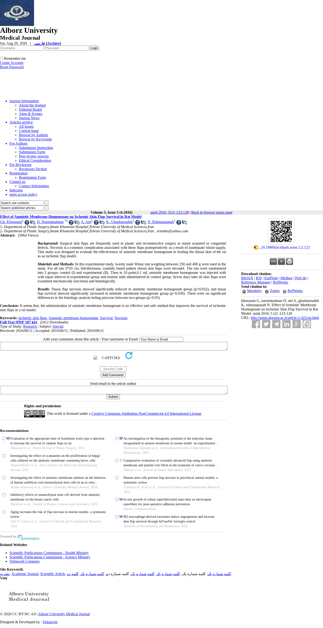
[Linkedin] (286, 324)
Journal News (29, 118)
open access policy (23, 194)
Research (30, 326)
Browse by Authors (33, 135)
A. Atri (86, 222)
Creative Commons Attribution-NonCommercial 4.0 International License (146, 414)
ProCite (300, 278)
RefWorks (280, 282)
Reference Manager (256, 282)
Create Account (11, 63)
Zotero (275, 291)
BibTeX (247, 278)
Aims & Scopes (30, 114)
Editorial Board (30, 109)
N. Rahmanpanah (161, 222)
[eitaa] (307, 324)
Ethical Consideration (35, 160)
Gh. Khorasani (11, 222)
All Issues (26, 126)
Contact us (17, 182)
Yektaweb (50, 622)
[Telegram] (276, 324)
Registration (18, 173)
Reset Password (12, 67)
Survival (106, 318)
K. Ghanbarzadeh (119, 222)
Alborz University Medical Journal (64, 614)
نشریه (4, 574)
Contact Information (34, 186)
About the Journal (32, 105)
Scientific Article (52, 574)
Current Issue (29, 131)
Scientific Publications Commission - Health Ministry (49, 553)
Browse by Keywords (35, 139)
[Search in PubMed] (32, 223)
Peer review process (34, 156)
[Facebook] (256, 324)
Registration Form (32, 177)
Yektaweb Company (24, 561)
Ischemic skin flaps (32, 318)
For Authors (18, 143)
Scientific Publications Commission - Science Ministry (49, 557)
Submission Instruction (36, 148)
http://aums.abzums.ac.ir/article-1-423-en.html (285, 318)
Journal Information (24, 101)
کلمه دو (73, 574)
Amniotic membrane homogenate (73, 318)
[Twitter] (266, 324)
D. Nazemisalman (50, 222)
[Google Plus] (296, 324)
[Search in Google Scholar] (27, 223)
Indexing (16, 190)
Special (57, 326)
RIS (259, 278)
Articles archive (21, 122)
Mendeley (254, 291)
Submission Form (32, 152)
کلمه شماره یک (219, 574)
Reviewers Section (33, 169)
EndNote (271, 278)
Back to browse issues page (211, 212)
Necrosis (120, 318)
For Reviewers (20, 165)
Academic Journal (24, 574)
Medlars (286, 278)
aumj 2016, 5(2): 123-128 (169, 212)
